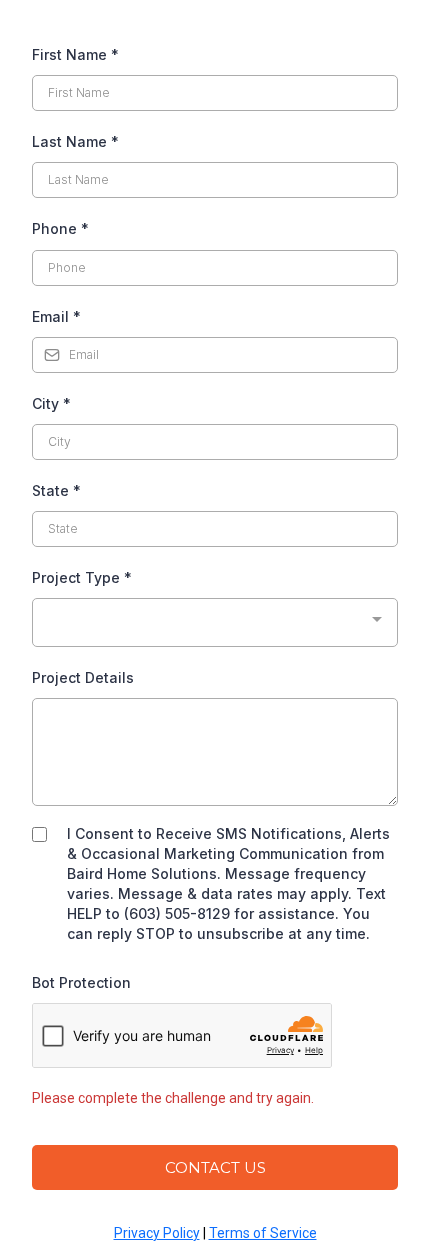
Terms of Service (263, 1233)
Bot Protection (81, 982)
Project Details (83, 677)
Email (56, 316)
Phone (60, 228)
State (56, 490)
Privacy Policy (157, 1233)
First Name (75, 54)
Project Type (82, 577)
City (51, 403)
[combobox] (215, 622)
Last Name (75, 141)
